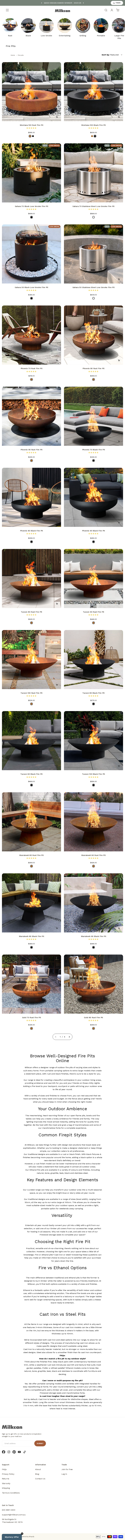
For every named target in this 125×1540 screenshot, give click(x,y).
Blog (37, 1474)
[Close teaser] (22, 1533)
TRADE (118, 3)
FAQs (4, 1469)
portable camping (54, 1070)
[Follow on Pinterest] (14, 1452)
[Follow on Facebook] (3, 1452)
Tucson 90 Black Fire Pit (31, 774)
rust (64, 1154)
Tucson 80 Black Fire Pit (93, 693)
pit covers (62, 1228)
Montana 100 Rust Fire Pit (31, 125)
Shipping (6, 1488)
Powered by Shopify (27, 1536)
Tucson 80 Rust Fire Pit (31, 612)
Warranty (6, 1483)
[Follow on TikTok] (24, 1452)
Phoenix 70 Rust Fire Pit (31, 368)
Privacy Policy (8, 1474)
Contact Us (40, 1478)
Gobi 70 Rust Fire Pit (31, 1017)
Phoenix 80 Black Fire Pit (31, 531)
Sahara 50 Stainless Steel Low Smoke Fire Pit (94, 287)
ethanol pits (47, 1255)
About (38, 1469)
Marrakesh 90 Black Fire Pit (93, 936)
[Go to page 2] (69, 1037)
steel (68, 1255)
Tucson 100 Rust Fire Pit (31, 693)
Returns (5, 1478)
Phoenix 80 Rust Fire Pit (93, 368)
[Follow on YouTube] (19, 1452)
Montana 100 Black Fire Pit (93, 125)
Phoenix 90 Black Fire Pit (93, 531)
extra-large (78, 1070)
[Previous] (41, 3)
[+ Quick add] (57, 117)
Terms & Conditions (11, 1493)
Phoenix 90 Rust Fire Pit (31, 449)
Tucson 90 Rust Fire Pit (93, 612)
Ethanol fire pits (37, 1170)
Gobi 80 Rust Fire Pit (93, 1017)
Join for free (67, 1469)
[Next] (83, 3)
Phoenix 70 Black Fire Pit (93, 449)
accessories (82, 1228)
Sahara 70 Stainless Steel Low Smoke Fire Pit (94, 206)
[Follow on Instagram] (8, 1452)
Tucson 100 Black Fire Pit (93, 774)
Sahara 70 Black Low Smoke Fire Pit (31, 206)
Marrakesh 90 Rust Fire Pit (93, 855)
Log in (64, 1474)
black (72, 1154)
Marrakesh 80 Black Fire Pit (31, 936)
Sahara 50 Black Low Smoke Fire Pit (31, 287)
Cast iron (58, 1255)
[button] (12, 1537)
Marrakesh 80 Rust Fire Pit (31, 855)
